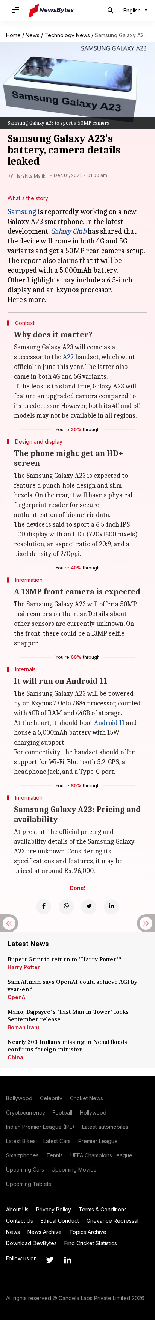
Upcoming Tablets (28, 1184)
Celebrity (51, 1098)
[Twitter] (88, 906)
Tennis (54, 1155)
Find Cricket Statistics (90, 1243)
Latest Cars (57, 1141)
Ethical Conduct (60, 1220)
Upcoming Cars (25, 1169)
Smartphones (22, 1155)
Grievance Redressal (112, 1220)
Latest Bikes (21, 1141)
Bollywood (19, 1098)
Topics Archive (87, 1232)
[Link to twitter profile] (50, 1260)
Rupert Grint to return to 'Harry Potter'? (65, 959)
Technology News (67, 35)
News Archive (44, 1232)
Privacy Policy (53, 1209)
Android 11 (109, 723)
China (15, 1057)
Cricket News (86, 1098)
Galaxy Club (68, 231)
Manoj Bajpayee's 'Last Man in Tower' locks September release (68, 1015)
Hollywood (93, 1112)
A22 (68, 357)
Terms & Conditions (103, 1209)
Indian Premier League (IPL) (40, 1127)
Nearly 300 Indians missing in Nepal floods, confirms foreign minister (68, 1045)
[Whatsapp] (66, 906)
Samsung (22, 211)
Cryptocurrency (25, 1112)
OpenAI (17, 997)
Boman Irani (23, 1027)
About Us (17, 1209)
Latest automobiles (105, 1127)
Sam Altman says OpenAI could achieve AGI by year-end (72, 985)
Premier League (98, 1141)
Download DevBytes (31, 1243)
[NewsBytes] (51, 11)
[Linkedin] (111, 906)
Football (62, 1112)
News (33, 35)
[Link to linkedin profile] (68, 1260)
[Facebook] (43, 906)
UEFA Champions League (101, 1155)
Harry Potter (24, 967)
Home (13, 35)
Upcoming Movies (74, 1169)
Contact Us (19, 1220)
